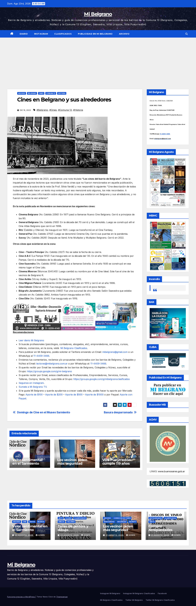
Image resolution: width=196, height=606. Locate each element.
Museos (41, 522)
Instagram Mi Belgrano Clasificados (139, 593)
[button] (186, 33)
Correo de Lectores (122, 518)
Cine (24, 522)
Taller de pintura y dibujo (73, 528)
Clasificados (63, 34)
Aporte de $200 (54, 394)
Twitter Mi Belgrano (134, 600)
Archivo (124, 34)
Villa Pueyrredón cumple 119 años (116, 462)
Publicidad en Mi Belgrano (95, 34)
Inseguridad (109, 522)
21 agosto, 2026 (115, 535)
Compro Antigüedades (160, 528)
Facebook (162, 593)
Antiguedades (155, 518)
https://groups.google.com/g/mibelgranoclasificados (101, 379)
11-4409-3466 (41, 355)
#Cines (53, 110)
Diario (24, 34)
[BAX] (168, 322)
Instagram (41, 34)
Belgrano (32, 93)
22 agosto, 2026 (24, 535)
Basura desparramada (118, 412)
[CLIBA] (168, 360)
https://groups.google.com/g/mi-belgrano (49, 371)
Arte (61, 518)
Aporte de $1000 (94, 394)
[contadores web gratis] (168, 483)
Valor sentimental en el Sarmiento (27, 462)
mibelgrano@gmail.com (115, 352)
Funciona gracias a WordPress (21, 597)
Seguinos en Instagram (31, 382)
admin (41, 535)
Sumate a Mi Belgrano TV (32, 386)
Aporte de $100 (34, 394)
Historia (61, 93)
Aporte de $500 (74, 394)
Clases (68, 518)
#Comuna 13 (65, 110)
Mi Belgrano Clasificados (73, 348)
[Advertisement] (98, 59)
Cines (41, 93)
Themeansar (62, 597)
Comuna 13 (50, 93)
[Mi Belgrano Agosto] (168, 182)
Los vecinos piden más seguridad (72, 462)
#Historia (78, 110)
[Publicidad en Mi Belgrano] (168, 389)
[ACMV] (168, 443)
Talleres (71, 522)
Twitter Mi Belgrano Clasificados (160, 600)
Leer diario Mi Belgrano (31, 340)
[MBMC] (168, 245)
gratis (32, 522)
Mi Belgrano (98, 14)
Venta (152, 522)
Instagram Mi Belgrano (110, 593)
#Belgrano (42, 110)
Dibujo (61, 522)
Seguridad (121, 522)
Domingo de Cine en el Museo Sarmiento (43, 412)
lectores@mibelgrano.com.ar (52, 363)
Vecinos (132, 522)
